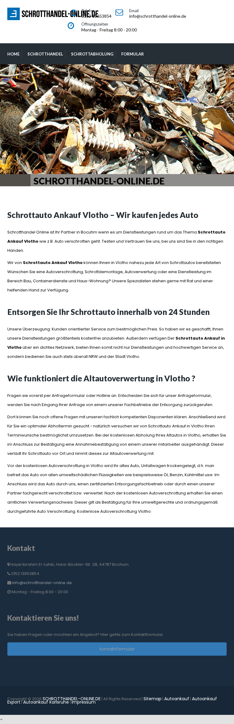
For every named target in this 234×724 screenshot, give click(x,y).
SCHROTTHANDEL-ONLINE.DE (72, 699)
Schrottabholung (92, 53)
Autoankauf (176, 699)
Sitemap (152, 699)
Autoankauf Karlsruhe (46, 702)
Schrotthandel (45, 53)
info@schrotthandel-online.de (42, 583)
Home (13, 53)
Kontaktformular (117, 649)
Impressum (84, 702)
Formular (132, 53)
